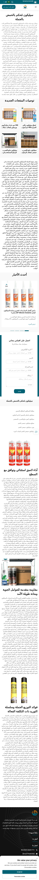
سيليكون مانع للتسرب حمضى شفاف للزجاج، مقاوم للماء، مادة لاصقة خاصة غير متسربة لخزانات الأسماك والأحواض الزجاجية (29, 151)
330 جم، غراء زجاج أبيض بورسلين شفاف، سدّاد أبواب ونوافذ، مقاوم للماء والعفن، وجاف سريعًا (10, 126)
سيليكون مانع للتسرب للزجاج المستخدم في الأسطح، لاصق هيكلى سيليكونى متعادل (9, 151)
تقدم (19, 391)
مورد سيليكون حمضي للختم (26, 427)
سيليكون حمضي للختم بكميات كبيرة (24, 431)
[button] (27, 330)
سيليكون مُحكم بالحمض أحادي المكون (23, 415)
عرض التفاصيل (29, 115)
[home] (25, 7)
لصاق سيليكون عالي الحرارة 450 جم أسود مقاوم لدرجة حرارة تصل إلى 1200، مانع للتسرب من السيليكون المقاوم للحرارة (29, 126)
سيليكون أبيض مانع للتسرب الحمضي (23, 419)
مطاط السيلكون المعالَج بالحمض (25, 411)
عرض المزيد (32, 324)
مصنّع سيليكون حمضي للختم (26, 423)
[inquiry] (36, 431)
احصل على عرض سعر (8, 7)
